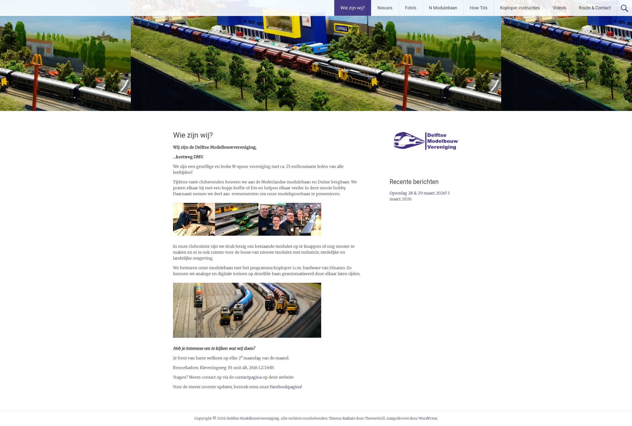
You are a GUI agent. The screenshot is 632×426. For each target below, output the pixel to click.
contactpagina (248, 377)
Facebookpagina (285, 386)
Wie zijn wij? (352, 7)
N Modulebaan (443, 7)
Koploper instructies (520, 7)
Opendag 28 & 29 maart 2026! (418, 193)
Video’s (559, 7)
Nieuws (385, 7)
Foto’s (410, 7)
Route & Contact (595, 7)
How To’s (479, 7)
